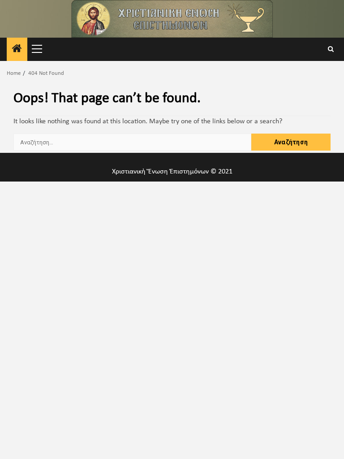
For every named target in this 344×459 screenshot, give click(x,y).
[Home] (17, 50)
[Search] (330, 49)
